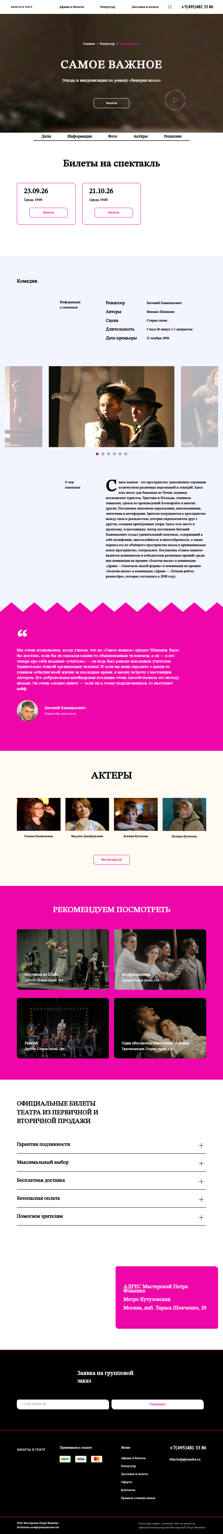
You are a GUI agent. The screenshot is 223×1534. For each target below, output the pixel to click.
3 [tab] (109, 454)
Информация (79, 137)
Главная (89, 43)
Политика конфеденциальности (38, 1527)
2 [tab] (103, 454)
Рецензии (173, 137)
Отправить (158, 1404)
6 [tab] (126, 454)
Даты (46, 137)
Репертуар (107, 7)
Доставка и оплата (145, 7)
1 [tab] (98, 454)
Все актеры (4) (111, 859)
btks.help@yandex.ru (184, 1459)
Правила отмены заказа (138, 1498)
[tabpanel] (112, 406)
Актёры (141, 137)
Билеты (111, 103)
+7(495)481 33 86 (197, 7)
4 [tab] (115, 454)
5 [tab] (120, 454)
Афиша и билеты (71, 7)
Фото (112, 137)
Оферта (126, 1482)
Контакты (128, 1490)
